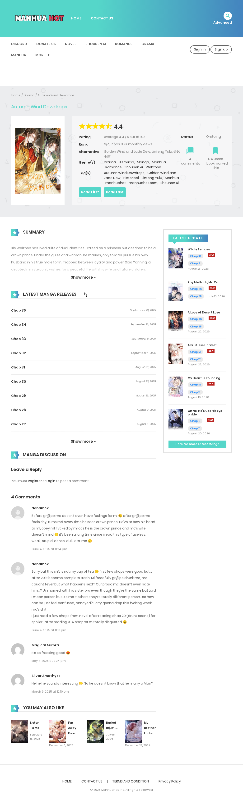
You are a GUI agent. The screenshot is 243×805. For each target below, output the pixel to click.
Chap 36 (196, 319)
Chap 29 (18, 395)
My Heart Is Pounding (204, 378)
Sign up (221, 49)
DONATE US (46, 43)
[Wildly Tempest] (175, 257)
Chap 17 (195, 392)
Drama (148, 43)
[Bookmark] (215, 151)
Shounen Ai (95, 43)
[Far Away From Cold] (57, 731)
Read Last (115, 192)
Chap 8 (195, 421)
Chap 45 (195, 296)
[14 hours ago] (211, 351)
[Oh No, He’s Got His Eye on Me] (175, 419)
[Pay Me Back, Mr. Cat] (175, 290)
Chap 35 (18, 310)
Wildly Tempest (200, 249)
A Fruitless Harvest (202, 345)
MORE (40, 55)
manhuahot (115, 182)
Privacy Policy (170, 781)
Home (15, 95)
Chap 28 (18, 410)
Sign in (200, 49)
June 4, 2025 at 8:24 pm (49, 549)
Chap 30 (18, 381)
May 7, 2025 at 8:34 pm (49, 661)
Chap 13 (195, 352)
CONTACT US (102, 18)
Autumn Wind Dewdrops (56, 95)
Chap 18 (195, 384)
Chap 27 (18, 424)
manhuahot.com (143, 182)
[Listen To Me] (19, 731)
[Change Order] (85, 294)
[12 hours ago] (212, 318)
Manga (143, 162)
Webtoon (153, 167)
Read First (90, 192)
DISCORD (19, 43)
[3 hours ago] (211, 255)
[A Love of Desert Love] (175, 320)
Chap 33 (18, 338)
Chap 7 (195, 428)
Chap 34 (18, 324)
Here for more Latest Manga (197, 444)
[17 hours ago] (210, 420)
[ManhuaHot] (38, 18)
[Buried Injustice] (95, 731)
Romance (123, 43)
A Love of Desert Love (204, 312)
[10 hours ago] (212, 288)
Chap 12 (195, 359)
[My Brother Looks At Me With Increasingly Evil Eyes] (133, 731)
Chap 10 (195, 256)
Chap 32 (18, 353)
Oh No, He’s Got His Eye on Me (205, 412)
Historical (126, 162)
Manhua (18, 55)
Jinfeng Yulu (152, 177)
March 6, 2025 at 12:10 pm (50, 692)
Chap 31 (18, 367)
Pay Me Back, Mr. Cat (204, 282)
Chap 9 (195, 263)
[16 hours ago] (211, 384)
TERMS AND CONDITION (130, 781)
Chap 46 (196, 289)
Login (51, 480)
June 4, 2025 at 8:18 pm (49, 630)
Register (35, 480)
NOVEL (70, 43)
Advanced (222, 22)
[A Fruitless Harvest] (175, 353)
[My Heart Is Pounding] (175, 386)
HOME (76, 18)
